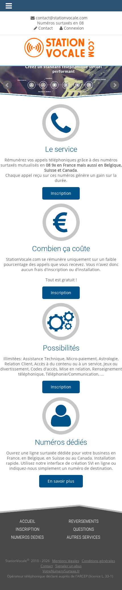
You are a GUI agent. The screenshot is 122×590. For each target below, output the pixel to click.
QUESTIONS (83, 529)
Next (114, 85)
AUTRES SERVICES (83, 537)
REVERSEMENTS (83, 521)
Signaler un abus (68, 566)
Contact (45, 28)
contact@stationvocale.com (61, 18)
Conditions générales (98, 560)
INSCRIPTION (27, 529)
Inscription (61, 193)
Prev (7, 85)
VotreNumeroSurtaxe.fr (61, 571)
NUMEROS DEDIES (27, 537)
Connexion (73, 28)
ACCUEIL (27, 521)
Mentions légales (65, 560)
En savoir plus (61, 481)
